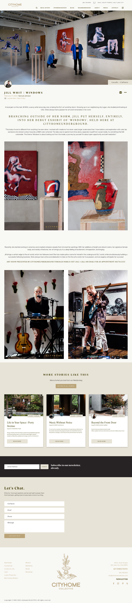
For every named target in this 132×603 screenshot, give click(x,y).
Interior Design (60, 8)
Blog (72, 8)
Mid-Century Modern (11, 578)
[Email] (120, 93)
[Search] (37, 8)
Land (6, 572)
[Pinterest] (123, 583)
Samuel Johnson (24, 96)
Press (105, 8)
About (97, 8)
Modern (28, 563)
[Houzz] (127, 583)
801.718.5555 (87, 2)
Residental (29, 572)
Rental (28, 569)
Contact (115, 8)
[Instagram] (118, 583)
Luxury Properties (10, 575)
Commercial (8, 566)
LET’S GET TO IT (14, 536)
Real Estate (45, 8)
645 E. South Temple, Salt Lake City (111, 2)
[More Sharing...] (125, 93)
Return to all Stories (66, 386)
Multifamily (29, 566)
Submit (44, 466)
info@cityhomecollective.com (118, 575)
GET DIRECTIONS (120, 569)
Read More (17, 441)
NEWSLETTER (122, 579)
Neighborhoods (84, 8)
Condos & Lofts (9, 569)
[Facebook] (113, 583)
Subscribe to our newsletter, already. (65, 467)
